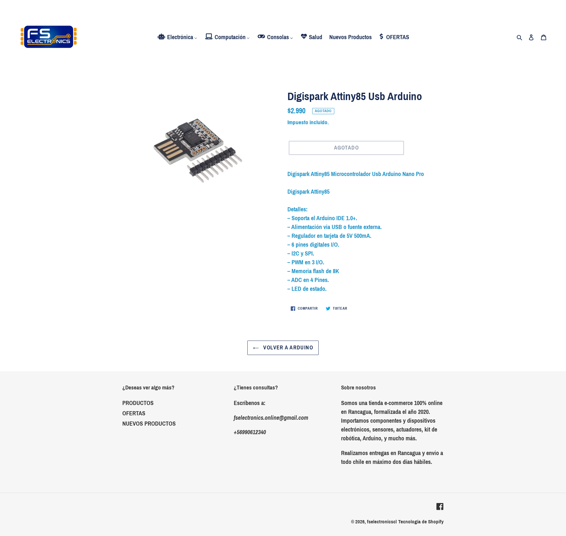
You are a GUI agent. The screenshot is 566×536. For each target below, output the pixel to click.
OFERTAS (133, 413)
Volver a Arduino (287, 348)
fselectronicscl (382, 522)
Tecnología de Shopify (421, 522)
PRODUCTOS (138, 403)
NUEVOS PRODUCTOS (149, 423)
